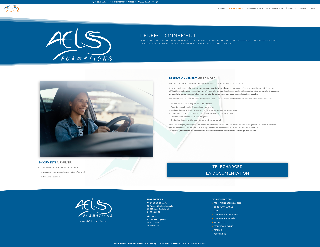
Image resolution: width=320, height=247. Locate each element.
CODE (216, 211)
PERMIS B (218, 230)
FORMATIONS (235, 9)
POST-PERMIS (220, 234)
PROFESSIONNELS (255, 9)
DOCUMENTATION (274, 9)
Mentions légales (135, 243)
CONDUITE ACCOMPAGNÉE (226, 215)
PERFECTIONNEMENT (223, 226)
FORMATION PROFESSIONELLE (227, 203)
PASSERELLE (219, 222)
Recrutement (120, 243)
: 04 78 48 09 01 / (113, 2)
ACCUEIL (221, 9)
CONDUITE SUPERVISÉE (224, 218)
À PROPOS (291, 9)
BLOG (313, 9)
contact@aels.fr (100, 221)
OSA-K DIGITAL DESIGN (170, 243)
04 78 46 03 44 (131, 2)
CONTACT (303, 9)
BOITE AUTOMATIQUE (223, 207)
